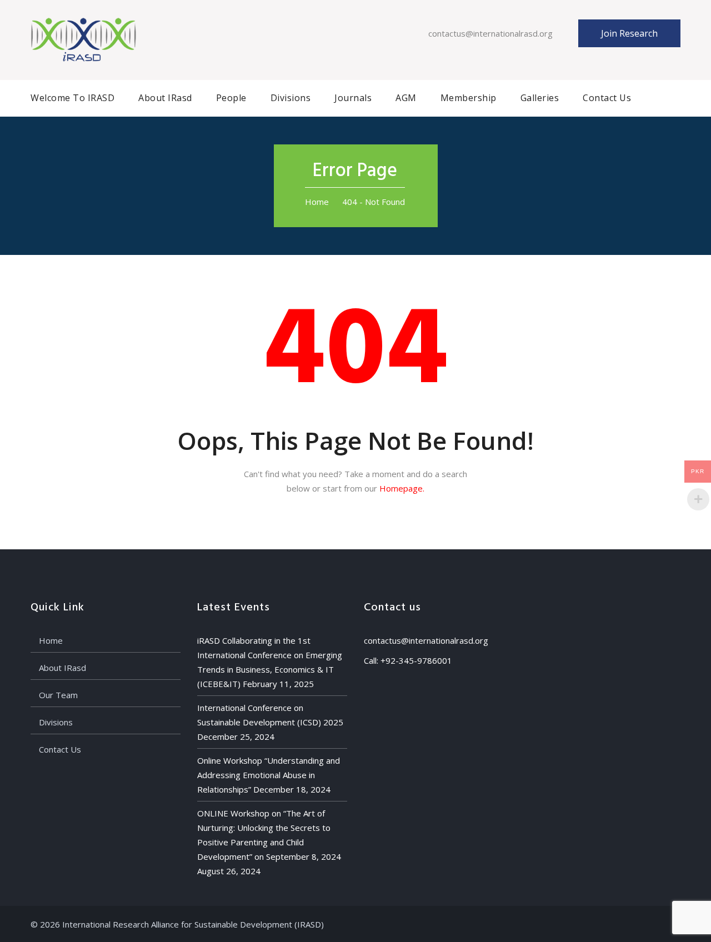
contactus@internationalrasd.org (490, 33)
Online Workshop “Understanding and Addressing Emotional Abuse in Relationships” (268, 775)
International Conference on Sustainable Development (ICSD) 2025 (270, 715)
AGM (406, 98)
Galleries (539, 98)
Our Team (58, 694)
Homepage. (401, 488)
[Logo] (83, 38)
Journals (353, 98)
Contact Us (607, 98)
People (231, 98)
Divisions (291, 98)
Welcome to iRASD (72, 98)
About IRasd (165, 98)
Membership (468, 98)
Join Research (629, 33)
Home (317, 201)
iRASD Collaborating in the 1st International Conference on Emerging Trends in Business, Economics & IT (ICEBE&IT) (269, 662)
